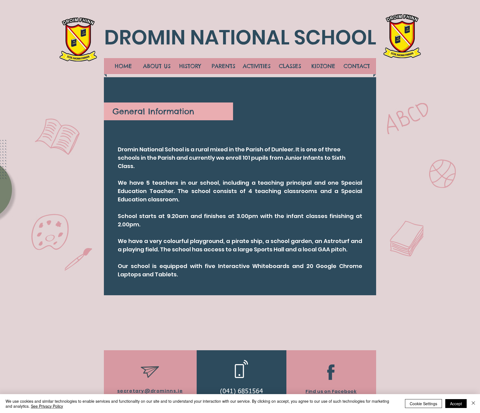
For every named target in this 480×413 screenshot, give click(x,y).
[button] (156, 66)
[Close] (473, 404)
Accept (456, 403)
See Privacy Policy (47, 406)
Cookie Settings (423, 403)
